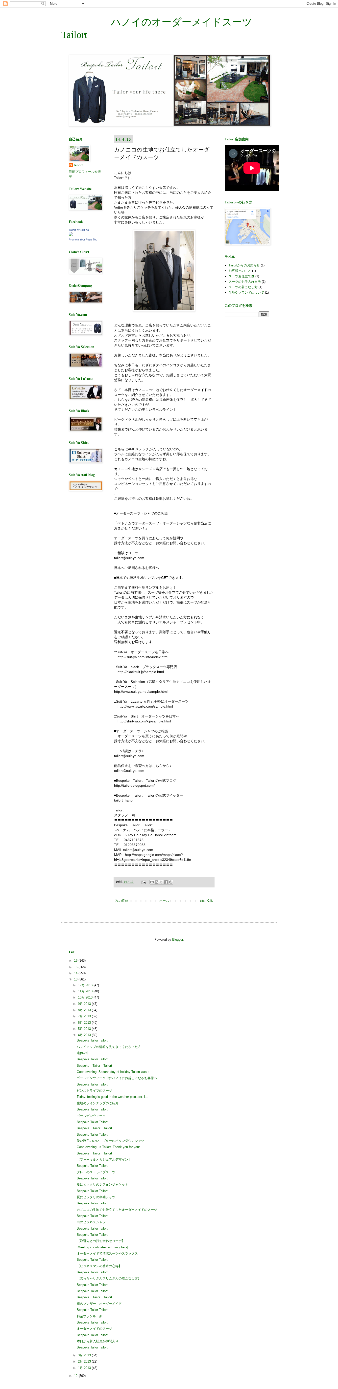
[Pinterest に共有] (170, 882)
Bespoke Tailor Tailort (92, 1040)
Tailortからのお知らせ (244, 265)
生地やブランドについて (246, 292)
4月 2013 (85, 1035)
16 (76, 960)
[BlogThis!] (156, 882)
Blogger (177, 939)
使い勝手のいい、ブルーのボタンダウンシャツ (110, 1141)
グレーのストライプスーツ (96, 1172)
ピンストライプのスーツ (94, 1090)
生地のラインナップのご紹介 (98, 1103)
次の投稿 (121, 901)
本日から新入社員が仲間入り (98, 1341)
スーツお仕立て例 (241, 276)
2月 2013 (85, 1361)
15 (76, 967)
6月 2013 (85, 1022)
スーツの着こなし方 (243, 287)
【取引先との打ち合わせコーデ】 (101, 1241)
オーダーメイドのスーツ (94, 1328)
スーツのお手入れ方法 (245, 281)
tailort (78, 165)
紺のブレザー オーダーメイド (99, 1303)
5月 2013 (85, 1029)
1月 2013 (85, 1368)
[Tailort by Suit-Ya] (71, 235)
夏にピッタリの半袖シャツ (96, 1197)
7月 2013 (85, 1016)
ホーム (164, 901)
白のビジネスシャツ (91, 1222)
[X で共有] (161, 882)
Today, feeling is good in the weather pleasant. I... (112, 1097)
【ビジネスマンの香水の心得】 (99, 1266)
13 (76, 979)
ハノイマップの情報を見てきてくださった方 (109, 1047)
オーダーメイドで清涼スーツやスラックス (107, 1253)
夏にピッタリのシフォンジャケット (102, 1184)
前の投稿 (206, 901)
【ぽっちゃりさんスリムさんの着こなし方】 (109, 1278)
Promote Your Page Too (83, 239)
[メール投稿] (143, 881)
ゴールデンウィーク (91, 1116)
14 (76, 973)
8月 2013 (85, 1010)
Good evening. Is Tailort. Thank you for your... (110, 1147)
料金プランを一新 (89, 1316)
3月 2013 (85, 1355)
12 (76, 1376)
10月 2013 (86, 997)
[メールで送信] (151, 882)
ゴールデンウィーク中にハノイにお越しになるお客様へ (117, 1078)
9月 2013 (85, 1004)
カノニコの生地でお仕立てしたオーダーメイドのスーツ (117, 1210)
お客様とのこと (240, 271)
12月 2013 (86, 985)
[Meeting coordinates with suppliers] (102, 1247)
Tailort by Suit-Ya (79, 229)
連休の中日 (85, 1053)
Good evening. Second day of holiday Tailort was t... (114, 1072)
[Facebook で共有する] (166, 882)
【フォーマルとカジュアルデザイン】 (104, 1159)
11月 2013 (86, 991)
